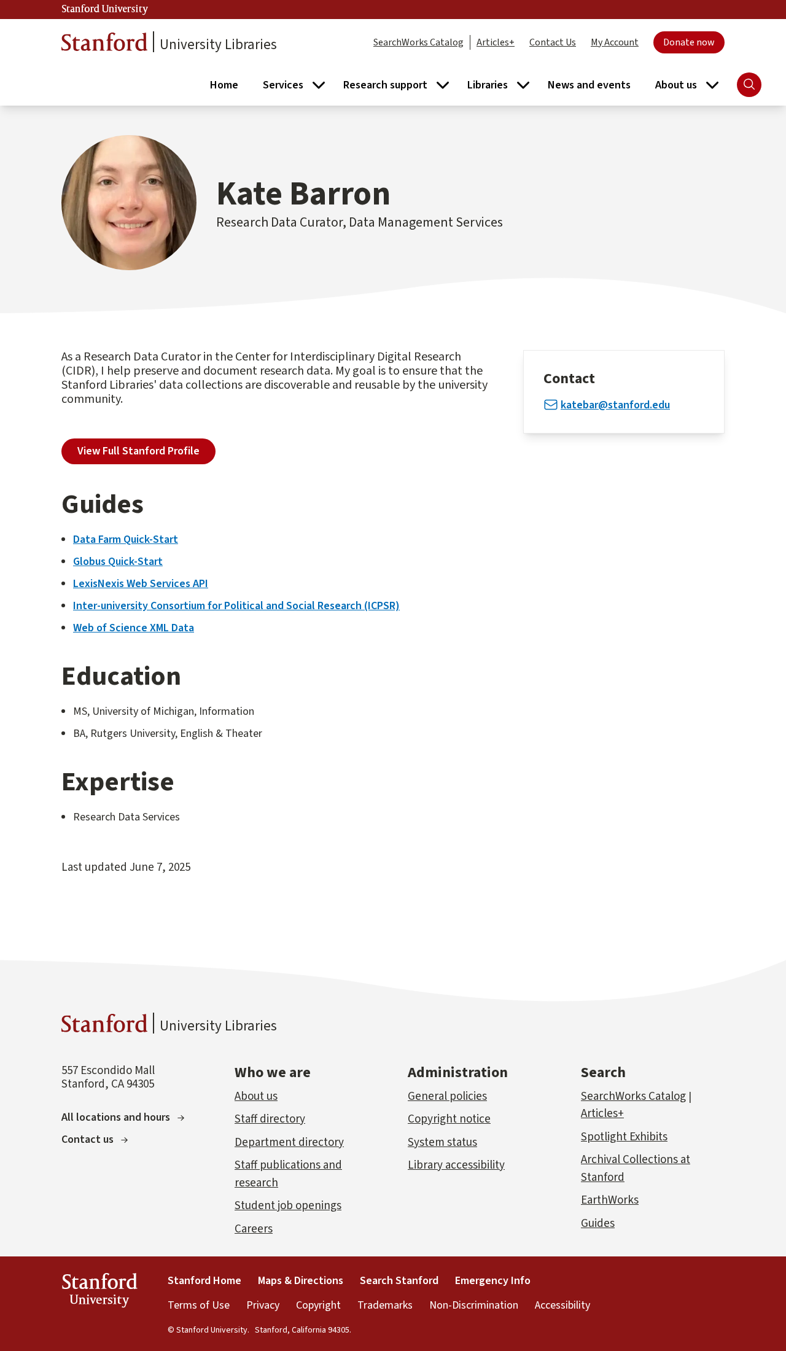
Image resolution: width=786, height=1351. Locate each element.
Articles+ (496, 42)
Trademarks (385, 1305)
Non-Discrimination (473, 1305)
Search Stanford (399, 1280)
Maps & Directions (300, 1280)
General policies (447, 1096)
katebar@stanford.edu (615, 405)
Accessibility (562, 1305)
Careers (254, 1229)
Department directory (289, 1142)
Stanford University (105, 9)
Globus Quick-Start (118, 561)
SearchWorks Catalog (418, 42)
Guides (598, 1223)
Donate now (689, 42)
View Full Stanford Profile (138, 451)
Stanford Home (204, 1280)
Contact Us (552, 42)
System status (442, 1142)
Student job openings (288, 1205)
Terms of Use (199, 1305)
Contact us (87, 1139)
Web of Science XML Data (133, 628)
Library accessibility (456, 1165)
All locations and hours (115, 1117)
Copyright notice (449, 1119)
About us (256, 1096)
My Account (615, 42)
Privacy (262, 1305)
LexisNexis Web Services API (140, 583)
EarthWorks (610, 1200)
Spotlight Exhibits (624, 1137)
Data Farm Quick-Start (125, 539)
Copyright (318, 1305)
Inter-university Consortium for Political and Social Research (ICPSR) (236, 605)
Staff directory (270, 1119)
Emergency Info (493, 1280)
